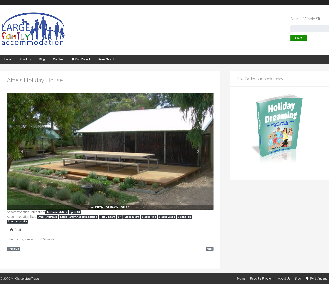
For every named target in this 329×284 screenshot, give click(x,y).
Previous (13, 248)
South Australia (17, 221)
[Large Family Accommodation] (33, 45)
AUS (41, 216)
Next (209, 248)
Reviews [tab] (75, 229)
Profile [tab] (18, 229)
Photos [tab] (38, 229)
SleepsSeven (167, 216)
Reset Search (106, 59)
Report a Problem (261, 278)
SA (119, 216)
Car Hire (58, 59)
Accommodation (56, 212)
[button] (22, 151)
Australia (51, 216)
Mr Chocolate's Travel (25, 278)
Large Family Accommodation (78, 216)
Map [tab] (56, 229)
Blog (42, 59)
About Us (25, 59)
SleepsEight (131, 216)
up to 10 (75, 212)
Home (7, 59)
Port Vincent (82, 59)
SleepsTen (184, 216)
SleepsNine (149, 216)
